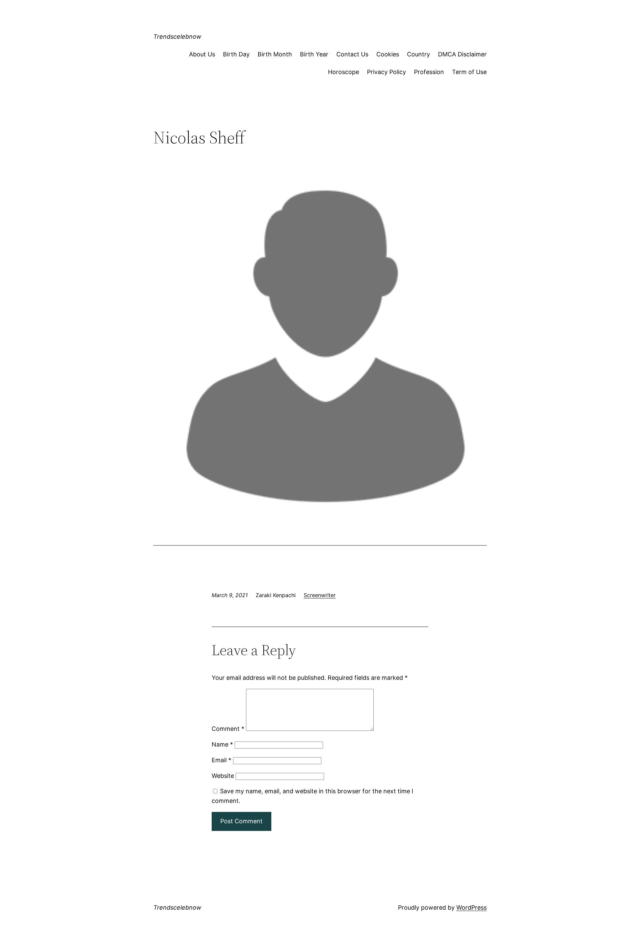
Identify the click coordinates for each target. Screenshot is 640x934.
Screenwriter (320, 595)
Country (418, 54)
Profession (429, 71)
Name (222, 744)
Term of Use (469, 71)
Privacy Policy (386, 71)
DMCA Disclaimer (462, 54)
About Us (202, 54)
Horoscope (343, 71)
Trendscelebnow (177, 36)
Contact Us (352, 54)
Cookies (387, 54)
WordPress (471, 907)
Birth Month (275, 54)
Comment (228, 728)
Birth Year (314, 54)
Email (221, 760)
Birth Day (236, 54)
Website (223, 775)
